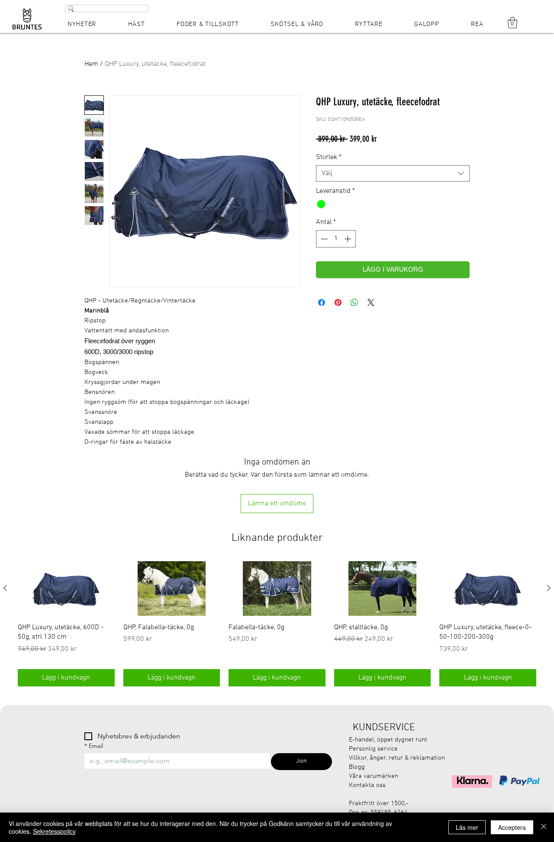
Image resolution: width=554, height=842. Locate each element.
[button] (512, 22)
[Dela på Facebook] (321, 302)
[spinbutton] (335, 239)
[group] (277, 624)
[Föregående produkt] (5, 588)
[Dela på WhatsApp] (354, 302)
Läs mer (467, 827)
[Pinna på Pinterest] (338, 302)
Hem (91, 64)
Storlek (328, 157)
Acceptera (512, 827)
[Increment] (348, 239)
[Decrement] (323, 239)
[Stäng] (543, 827)
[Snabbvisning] (66, 588)
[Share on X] (371, 302)
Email (93, 746)
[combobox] (393, 173)
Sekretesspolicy (54, 831)
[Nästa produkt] (549, 588)
